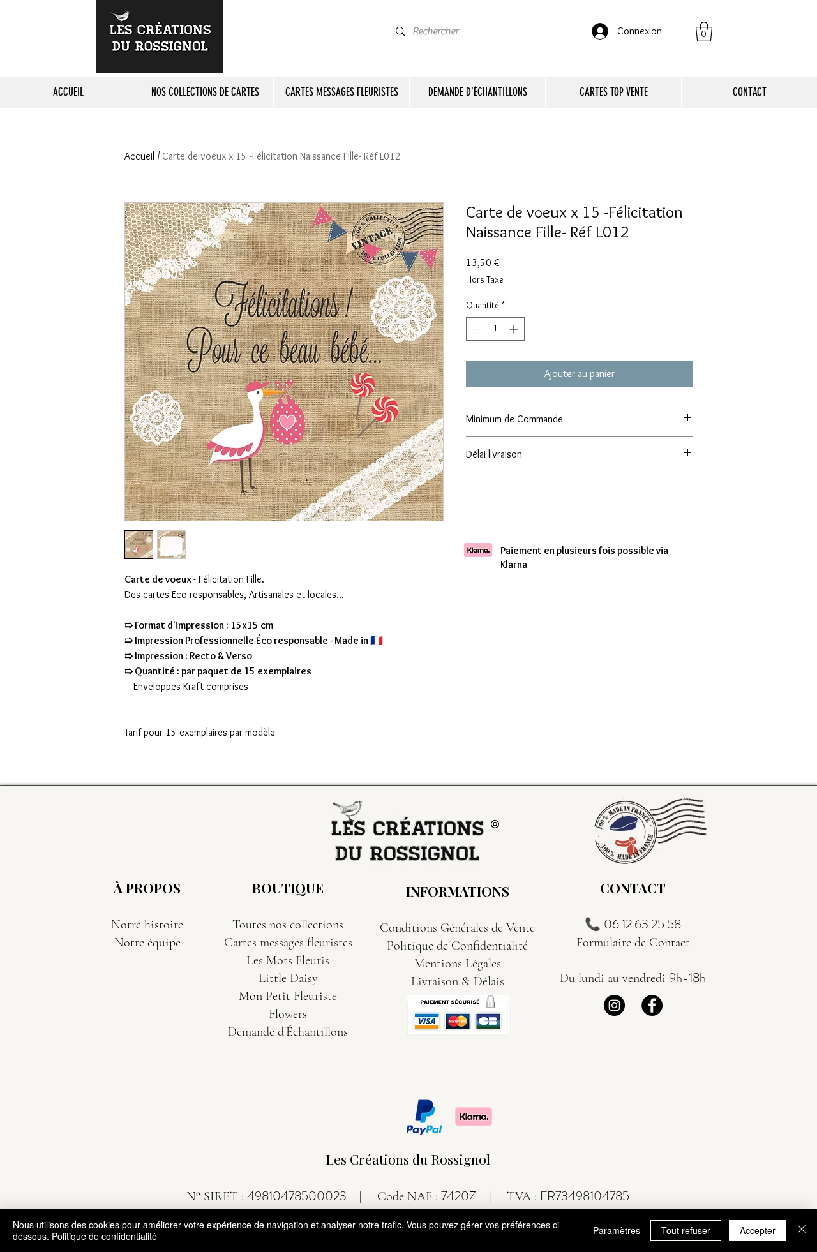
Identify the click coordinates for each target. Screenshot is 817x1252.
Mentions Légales (457, 963)
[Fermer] (801, 1230)
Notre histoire (147, 924)
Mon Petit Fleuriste (288, 996)
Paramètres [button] (616, 1230)
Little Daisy (288, 978)
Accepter (758, 1230)
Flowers (288, 1014)
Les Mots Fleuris (287, 960)
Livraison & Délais (457, 981)
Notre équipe (147, 942)
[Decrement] (476, 329)
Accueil (139, 156)
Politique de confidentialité (104, 1236)
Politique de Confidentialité (457, 945)
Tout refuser (685, 1230)
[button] (704, 31)
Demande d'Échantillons (288, 1032)
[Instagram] (614, 1005)
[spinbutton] (495, 329)
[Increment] (515, 329)
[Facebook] (652, 1005)
